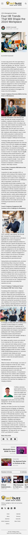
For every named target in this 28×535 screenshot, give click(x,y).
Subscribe (18, 518)
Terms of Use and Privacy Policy (14, 533)
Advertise (7, 518)
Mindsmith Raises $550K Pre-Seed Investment (9, 450)
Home (8, 513)
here (2, 403)
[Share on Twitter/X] (7, 439)
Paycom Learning (5, 349)
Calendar (18, 513)
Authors (7, 523)
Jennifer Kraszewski (11, 27)
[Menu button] (2, 4)
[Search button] (26, 4)
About (8, 516)
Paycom (14, 408)
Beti (24, 151)
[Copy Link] (15, 439)
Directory (18, 516)
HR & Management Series (9, 13)
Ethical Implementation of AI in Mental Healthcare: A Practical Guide (6, 486)
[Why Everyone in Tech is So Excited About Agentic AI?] (18, 479)
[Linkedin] (11, 508)
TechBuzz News (15, 531)
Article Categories (5, 521)
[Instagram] (8, 508)
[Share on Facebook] (3, 439)
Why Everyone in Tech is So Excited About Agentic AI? (18, 486)
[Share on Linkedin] (11, 439)
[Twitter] (5, 508)
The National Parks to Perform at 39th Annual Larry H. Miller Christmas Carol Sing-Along (19, 462)
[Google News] (15, 508)
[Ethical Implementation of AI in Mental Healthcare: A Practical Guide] (6, 479)
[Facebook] (2, 508)
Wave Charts (17, 521)
